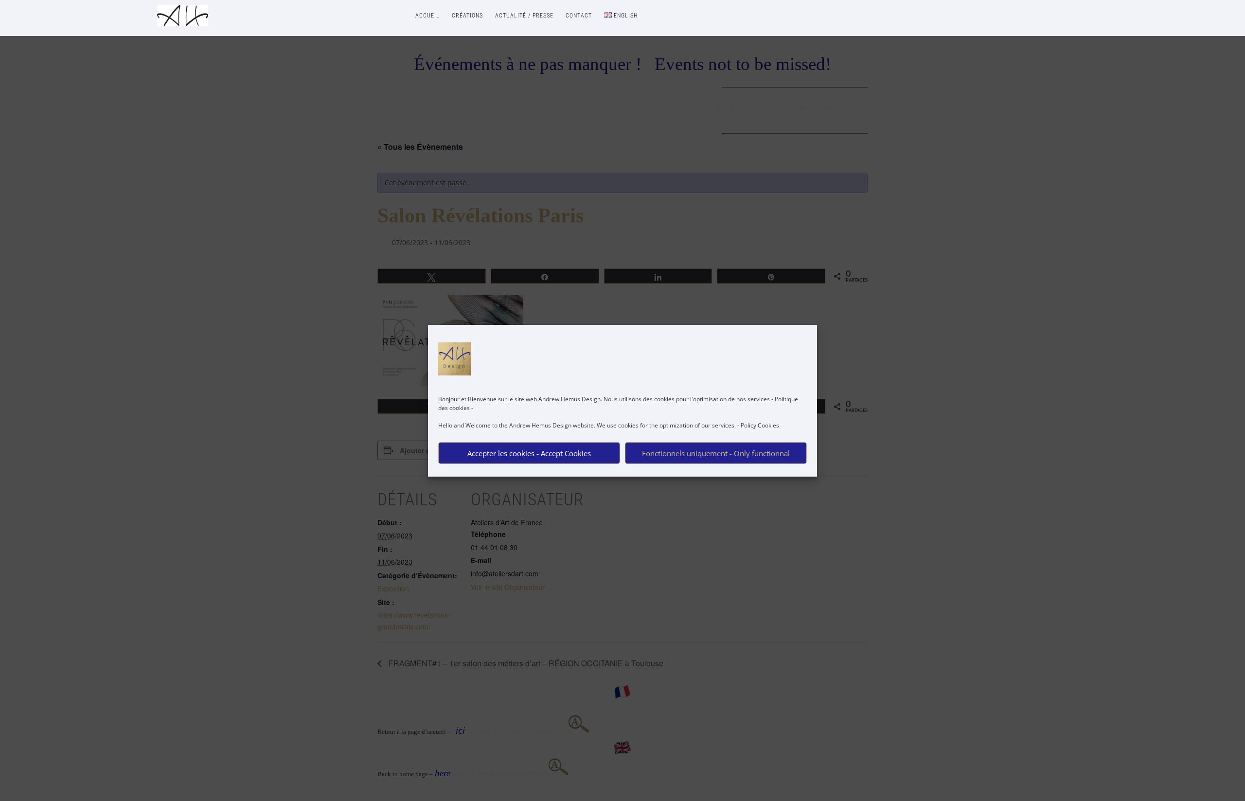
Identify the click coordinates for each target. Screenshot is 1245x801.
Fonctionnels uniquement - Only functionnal (716, 453)
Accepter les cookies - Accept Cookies (529, 453)
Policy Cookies (760, 425)
